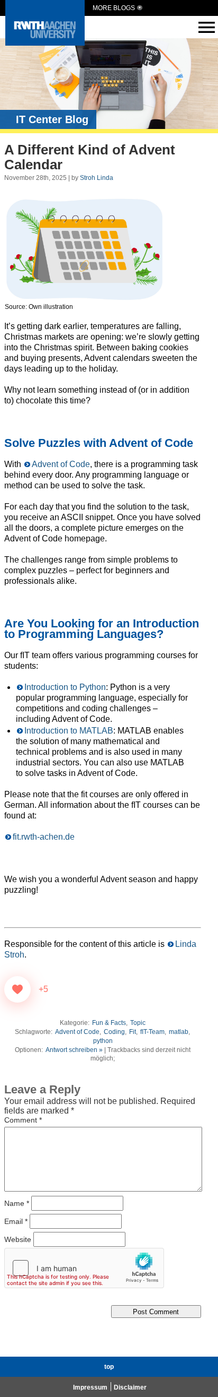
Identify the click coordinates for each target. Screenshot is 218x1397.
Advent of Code (61, 464)
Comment (23, 1120)
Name (16, 1203)
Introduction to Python (65, 687)
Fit (132, 1032)
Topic (138, 1023)
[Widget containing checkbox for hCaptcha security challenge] (84, 1268)
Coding (114, 1032)
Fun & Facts (109, 1023)
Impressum (90, 1387)
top (109, 1366)
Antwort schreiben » (74, 1050)
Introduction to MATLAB (68, 730)
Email (16, 1221)
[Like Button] (17, 989)
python (103, 1041)
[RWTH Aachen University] (45, 42)
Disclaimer (130, 1387)
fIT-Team (152, 1032)
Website (17, 1239)
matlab (178, 1032)
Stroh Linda (96, 178)
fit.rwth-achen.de (44, 836)
